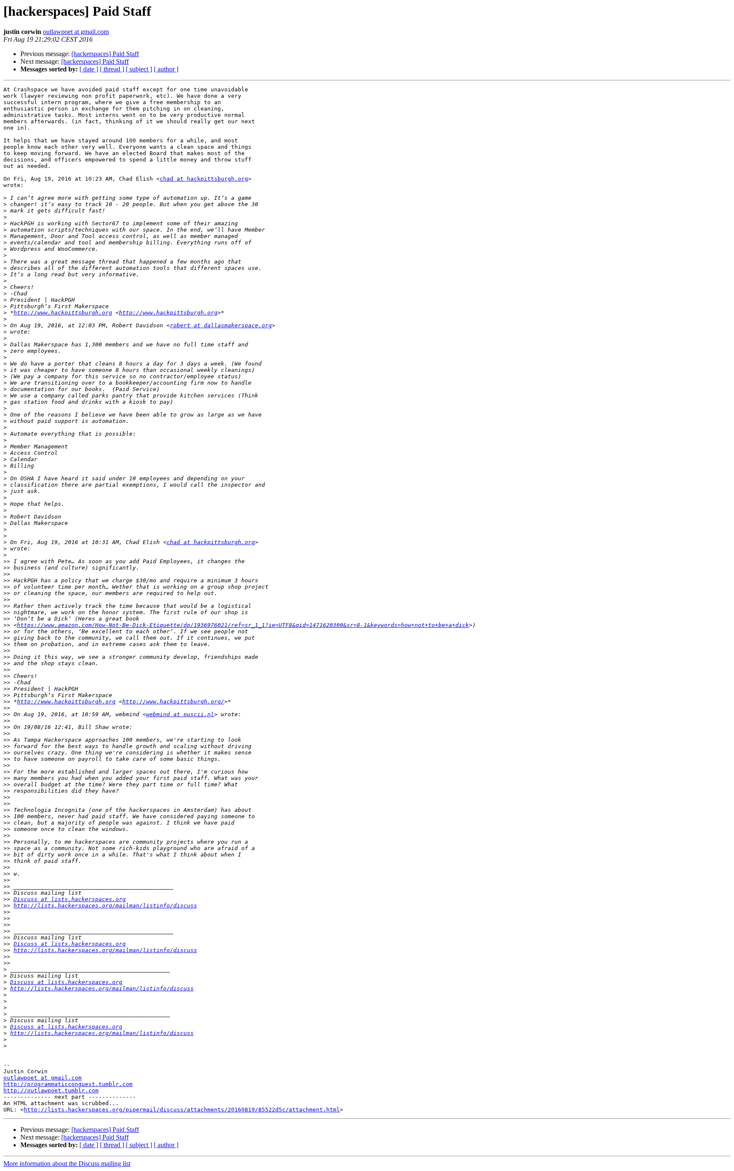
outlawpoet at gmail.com (76, 31)
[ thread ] (112, 69)
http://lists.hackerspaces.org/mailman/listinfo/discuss (105, 905)
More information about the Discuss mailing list (66, 1163)
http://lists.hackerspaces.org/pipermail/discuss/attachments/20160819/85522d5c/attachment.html (182, 1109)
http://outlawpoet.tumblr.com (51, 1090)
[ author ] (166, 69)
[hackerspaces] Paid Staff (105, 53)
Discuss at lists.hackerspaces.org (70, 899)
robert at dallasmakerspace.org (221, 325)
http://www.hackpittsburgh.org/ (173, 701)
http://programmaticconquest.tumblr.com (68, 1084)
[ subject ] (139, 69)
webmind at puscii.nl (180, 714)
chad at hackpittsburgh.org (204, 179)
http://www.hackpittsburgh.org (63, 312)
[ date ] (88, 69)
